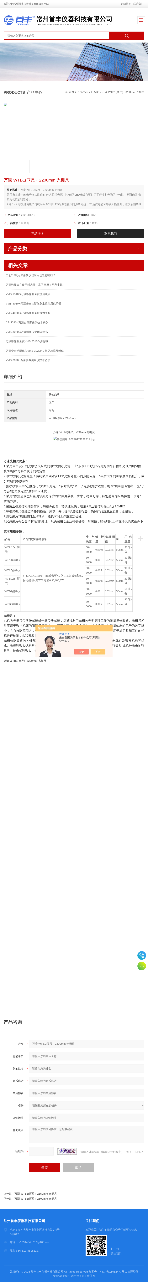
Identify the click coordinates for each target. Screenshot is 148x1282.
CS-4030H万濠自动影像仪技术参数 (27, 322)
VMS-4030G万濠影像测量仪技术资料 (28, 313)
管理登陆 (133, 1271)
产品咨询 (37, 233)
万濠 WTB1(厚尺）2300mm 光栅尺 (35, 1198)
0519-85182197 (141, 955)
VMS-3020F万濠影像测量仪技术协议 (28, 360)
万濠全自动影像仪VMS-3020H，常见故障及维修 (35, 350)
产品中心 (82, 92)
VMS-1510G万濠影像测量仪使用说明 (28, 294)
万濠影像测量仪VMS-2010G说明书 (27, 341)
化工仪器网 (88, 1275)
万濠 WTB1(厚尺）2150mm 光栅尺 (35, 1193)
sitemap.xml (60, 1275)
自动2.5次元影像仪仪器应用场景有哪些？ (31, 275)
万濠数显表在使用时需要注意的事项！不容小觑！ (35, 284)
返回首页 (126, 3)
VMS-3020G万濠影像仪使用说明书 (27, 331)
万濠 (96, 92)
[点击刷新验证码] (67, 1151)
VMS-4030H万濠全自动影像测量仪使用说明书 (33, 303)
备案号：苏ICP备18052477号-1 (108, 1271)
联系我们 (138, 3)
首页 (72, 92)
